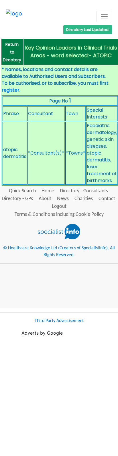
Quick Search (22, 191)
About (45, 199)
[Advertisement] (59, 395)
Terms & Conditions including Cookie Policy (59, 214)
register (10, 90)
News (63, 199)
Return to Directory (12, 52)
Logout (59, 206)
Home (48, 191)
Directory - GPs (17, 199)
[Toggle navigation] (104, 16)
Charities (83, 199)
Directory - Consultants (84, 191)
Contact (107, 199)
